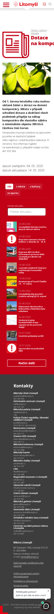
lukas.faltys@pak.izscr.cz (24, 439)
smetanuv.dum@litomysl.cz (26, 512)
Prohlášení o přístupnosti (26, 581)
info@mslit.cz (19, 463)
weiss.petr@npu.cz (22, 496)
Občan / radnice (39, 30)
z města (20, 186)
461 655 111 (19, 433)
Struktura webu (21, 585)
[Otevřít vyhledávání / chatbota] (44, 4)
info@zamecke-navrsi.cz (24, 488)
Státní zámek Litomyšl (26, 493)
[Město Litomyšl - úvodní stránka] (25, 4)
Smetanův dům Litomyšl (27, 509)
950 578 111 (19, 441)
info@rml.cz (19, 480)
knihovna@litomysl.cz (23, 447)
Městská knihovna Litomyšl (28, 444)
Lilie (16, 468)
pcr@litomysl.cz (20, 423)
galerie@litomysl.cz (22, 504)
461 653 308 (19, 474)
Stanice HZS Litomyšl (25, 436)
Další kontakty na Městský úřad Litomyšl (29, 564)
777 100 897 (19, 490)
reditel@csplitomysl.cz (23, 531)
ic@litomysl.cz (20, 404)
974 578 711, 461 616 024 (25, 425)
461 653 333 (19, 398)
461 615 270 (19, 523)
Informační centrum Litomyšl (29, 401)
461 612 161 (19, 407)
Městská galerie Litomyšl (27, 501)
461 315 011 (19, 458)
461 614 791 (19, 466)
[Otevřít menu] (6, 5)
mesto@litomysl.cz (30, 556)
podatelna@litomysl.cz (24, 396)
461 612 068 (19, 450)
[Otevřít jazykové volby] (50, 4)
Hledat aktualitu (15, 205)
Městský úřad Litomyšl (26, 393)
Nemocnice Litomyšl (24, 428)
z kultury (35, 186)
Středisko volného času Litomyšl (31, 517)
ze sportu (12, 193)
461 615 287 (19, 482)
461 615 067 (19, 499)
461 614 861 (19, 533)
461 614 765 (19, 507)
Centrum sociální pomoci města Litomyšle (31, 527)
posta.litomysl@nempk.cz (25, 431)
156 (15, 415)
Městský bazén (22, 452)
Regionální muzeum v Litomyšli (30, 476)
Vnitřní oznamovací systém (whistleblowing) (26, 575)
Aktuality (35, 33)
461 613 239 (19, 515)
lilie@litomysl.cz (20, 472)
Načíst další (26, 363)
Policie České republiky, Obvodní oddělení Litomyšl (31, 418)
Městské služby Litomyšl (27, 460)
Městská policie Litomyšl (27, 409)
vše (9, 186)
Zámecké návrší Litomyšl (27, 485)
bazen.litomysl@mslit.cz (24, 455)
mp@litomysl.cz (20, 412)
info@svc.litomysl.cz (22, 520)
